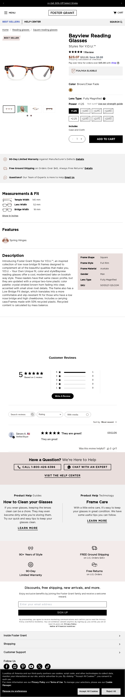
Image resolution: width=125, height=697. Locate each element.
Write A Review (62, 396)
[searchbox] (19, 414)
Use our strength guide (110, 104)
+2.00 (109, 112)
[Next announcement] (121, 3)
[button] (5, 12)
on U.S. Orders (94, 574)
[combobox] (50, 414)
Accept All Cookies (88, 691)
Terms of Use (56, 682)
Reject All (111, 691)
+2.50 (86, 119)
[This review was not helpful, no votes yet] (113, 448)
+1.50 (86, 112)
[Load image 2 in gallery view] (22, 109)
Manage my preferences (14, 691)
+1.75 (98, 112)
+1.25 (75, 111)
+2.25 (75, 119)
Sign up (62, 612)
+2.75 (98, 119)
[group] (62, 635)
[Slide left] (27, 115)
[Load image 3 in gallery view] (36, 109)
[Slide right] (31, 115)
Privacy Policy (38, 682)
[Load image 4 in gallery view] (49, 109)
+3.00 (109, 119)
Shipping (73, 59)
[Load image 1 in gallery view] (9, 109)
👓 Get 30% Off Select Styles (62, 3)
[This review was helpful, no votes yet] (108, 448)
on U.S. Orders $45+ (94, 558)
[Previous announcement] (3, 3)
